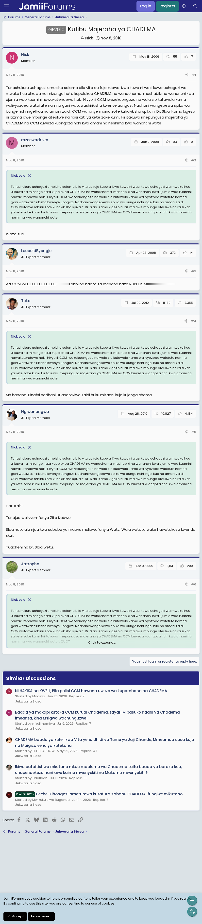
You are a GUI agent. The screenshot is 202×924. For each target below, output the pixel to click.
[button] (184, 6)
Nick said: (18, 175)
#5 (193, 431)
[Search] (195, 6)
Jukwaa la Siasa (28, 701)
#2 (193, 160)
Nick (89, 38)
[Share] (187, 75)
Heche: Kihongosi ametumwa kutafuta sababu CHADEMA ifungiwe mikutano (99, 794)
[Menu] (7, 6)
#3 (193, 271)
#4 (193, 321)
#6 (193, 584)
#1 (194, 74)
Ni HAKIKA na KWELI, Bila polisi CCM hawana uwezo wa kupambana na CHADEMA (91, 690)
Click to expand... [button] (102, 642)
